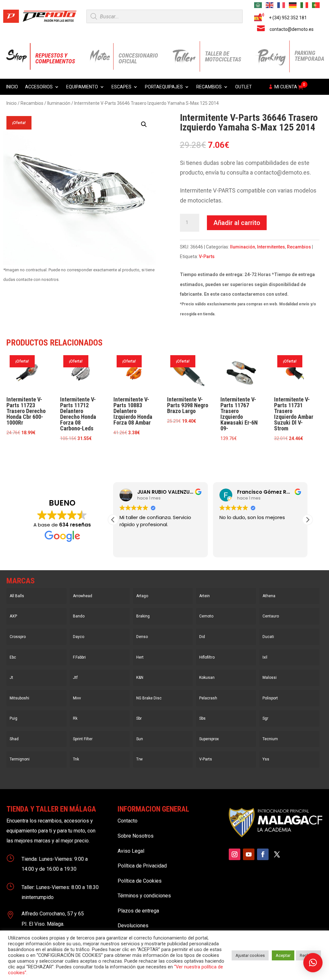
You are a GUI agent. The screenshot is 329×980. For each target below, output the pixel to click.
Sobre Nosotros (136, 836)
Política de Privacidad (142, 866)
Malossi (269, 677)
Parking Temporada (309, 55)
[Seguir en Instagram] (234, 854)
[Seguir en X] (277, 854)
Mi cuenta (285, 87)
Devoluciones (133, 925)
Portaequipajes (164, 87)
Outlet (243, 87)
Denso (142, 636)
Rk (75, 718)
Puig (13, 718)
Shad (14, 739)
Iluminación (58, 103)
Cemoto (206, 616)
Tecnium (270, 739)
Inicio (12, 87)
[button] (144, 124)
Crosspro (18, 636)
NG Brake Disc (149, 698)
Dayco (78, 636)
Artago (142, 596)
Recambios (209, 87)
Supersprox (209, 739)
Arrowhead (82, 596)
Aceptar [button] (283, 955)
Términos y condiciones (144, 896)
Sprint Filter (83, 739)
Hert (140, 657)
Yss (265, 759)
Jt (11, 677)
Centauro (270, 616)
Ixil (264, 657)
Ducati (268, 636)
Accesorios (39, 87)
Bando (78, 616)
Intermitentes (271, 246)
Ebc (13, 657)
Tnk (76, 759)
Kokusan (207, 677)
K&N (139, 677)
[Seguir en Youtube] (248, 854)
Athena (268, 596)
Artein (204, 596)
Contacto (128, 821)
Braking (143, 616)
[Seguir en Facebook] (263, 854)
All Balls (17, 596)
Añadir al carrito (236, 223)
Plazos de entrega (138, 911)
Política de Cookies (140, 881)
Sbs (202, 718)
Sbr (139, 718)
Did (202, 636)
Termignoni (20, 759)
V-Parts (207, 256)
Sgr (265, 718)
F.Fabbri (79, 657)
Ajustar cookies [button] (250, 955)
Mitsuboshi (19, 698)
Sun (139, 739)
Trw (139, 759)
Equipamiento (82, 87)
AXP (13, 616)
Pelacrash (208, 698)
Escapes (121, 87)
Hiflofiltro (207, 657)
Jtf (75, 677)
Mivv (77, 698)
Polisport (270, 698)
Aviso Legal (131, 851)
